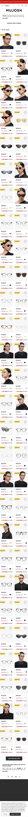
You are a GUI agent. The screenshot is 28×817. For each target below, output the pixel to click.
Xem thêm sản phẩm (14, 758)
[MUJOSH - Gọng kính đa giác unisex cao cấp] (6, 736)
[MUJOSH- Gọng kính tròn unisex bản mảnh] (6, 298)
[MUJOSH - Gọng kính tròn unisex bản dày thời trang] (6, 324)
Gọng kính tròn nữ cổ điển (7, 646)
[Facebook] (8, 777)
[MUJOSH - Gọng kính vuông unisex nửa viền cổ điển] (6, 221)
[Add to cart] (10, 35)
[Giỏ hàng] (26, 5)
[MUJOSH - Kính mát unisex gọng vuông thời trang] (6, 247)
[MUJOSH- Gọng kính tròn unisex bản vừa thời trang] (6, 40)
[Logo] (7, 5)
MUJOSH (3, 51)
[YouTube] (16, 777)
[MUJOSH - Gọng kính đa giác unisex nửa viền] (6, 272)
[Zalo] (20, 777)
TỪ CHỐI (5, 814)
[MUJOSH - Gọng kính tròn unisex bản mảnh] (6, 711)
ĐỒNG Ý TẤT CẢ (15, 814)
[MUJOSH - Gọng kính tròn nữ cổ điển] (6, 633)
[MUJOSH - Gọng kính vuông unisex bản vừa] (6, 582)
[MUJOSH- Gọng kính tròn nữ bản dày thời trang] (6, 66)
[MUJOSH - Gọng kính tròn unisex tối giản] (6, 659)
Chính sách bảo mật (10, 811)
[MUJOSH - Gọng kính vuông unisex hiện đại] (6, 401)
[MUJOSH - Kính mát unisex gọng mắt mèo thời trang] (6, 144)
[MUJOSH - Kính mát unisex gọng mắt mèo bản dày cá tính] (6, 92)
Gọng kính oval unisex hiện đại (9, 208)
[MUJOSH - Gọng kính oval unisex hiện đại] (6, 195)
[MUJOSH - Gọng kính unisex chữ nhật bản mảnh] (6, 453)
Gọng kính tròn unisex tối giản (8, 672)
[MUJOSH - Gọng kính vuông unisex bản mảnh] (6, 376)
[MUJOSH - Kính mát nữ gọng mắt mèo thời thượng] (6, 169)
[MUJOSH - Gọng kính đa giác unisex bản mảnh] (6, 350)
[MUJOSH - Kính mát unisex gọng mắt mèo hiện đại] (6, 118)
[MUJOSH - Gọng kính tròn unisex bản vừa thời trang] (6, 556)
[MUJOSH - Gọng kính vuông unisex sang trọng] (6, 505)
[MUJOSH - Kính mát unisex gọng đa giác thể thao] (6, 427)
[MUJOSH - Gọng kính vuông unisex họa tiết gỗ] (6, 479)
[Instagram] (12, 777)
